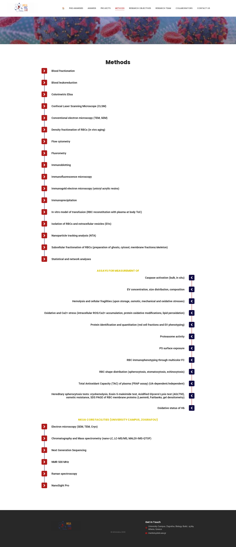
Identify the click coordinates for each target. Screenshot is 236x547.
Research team (163, 8)
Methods (119, 8)
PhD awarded (76, 8)
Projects (105, 8)
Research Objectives (140, 8)
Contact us (203, 8)
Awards (92, 8)
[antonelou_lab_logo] (24, 8)
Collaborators (184, 8)
